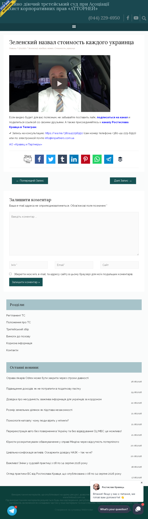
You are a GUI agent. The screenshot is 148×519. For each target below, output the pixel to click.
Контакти (12, 350)
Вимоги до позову (18, 336)
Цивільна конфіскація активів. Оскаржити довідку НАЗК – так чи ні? (49, 452)
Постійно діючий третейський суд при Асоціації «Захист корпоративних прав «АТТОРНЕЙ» (55, 6)
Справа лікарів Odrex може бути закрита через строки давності (47, 377)
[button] (74, 26)
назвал (50, 48)
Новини (12, 48)
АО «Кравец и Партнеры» (25, 144)
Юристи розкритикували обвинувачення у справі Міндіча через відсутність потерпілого (62, 441)
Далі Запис (123, 180)
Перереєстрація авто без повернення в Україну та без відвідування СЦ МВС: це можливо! (64, 431)
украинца (71, 48)
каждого (42, 48)
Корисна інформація (19, 343)
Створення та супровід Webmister (74, 509)
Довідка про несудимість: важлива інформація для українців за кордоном (54, 399)
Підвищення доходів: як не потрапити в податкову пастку (43, 388)
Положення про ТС (18, 322)
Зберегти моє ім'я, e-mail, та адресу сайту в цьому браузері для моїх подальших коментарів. (73, 274)
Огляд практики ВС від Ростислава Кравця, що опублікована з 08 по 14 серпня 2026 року (63, 473)
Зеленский (33, 48)
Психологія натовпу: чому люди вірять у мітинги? (37, 420)
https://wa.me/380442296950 (64, 133)
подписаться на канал (112, 117)
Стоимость (60, 48)
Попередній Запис (30, 180)
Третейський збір (17, 329)
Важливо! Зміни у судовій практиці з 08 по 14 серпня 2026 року (47, 463)
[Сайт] (119, 265)
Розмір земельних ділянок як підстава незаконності (39, 409)
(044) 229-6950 (104, 18)
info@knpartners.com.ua (59, 138)
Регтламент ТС (15, 315)
